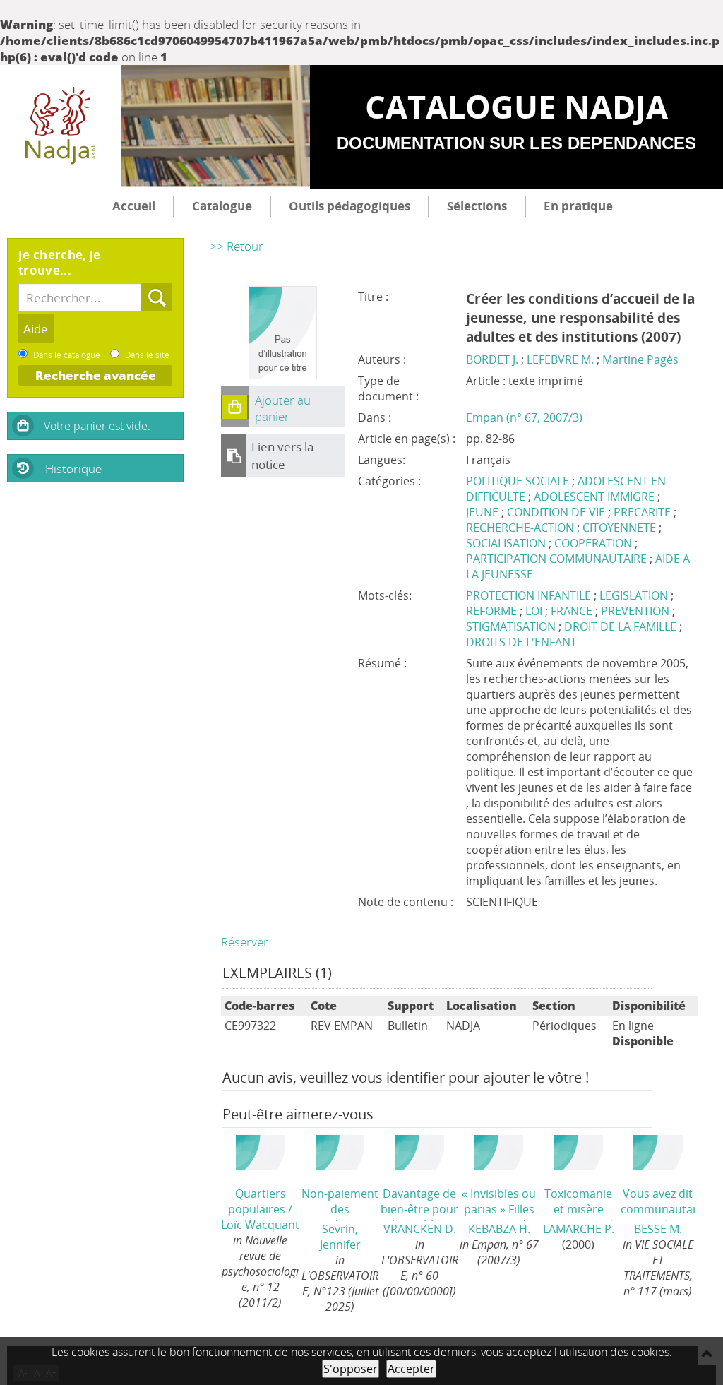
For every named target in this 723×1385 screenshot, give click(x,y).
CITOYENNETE (619, 527)
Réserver (244, 942)
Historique (73, 468)
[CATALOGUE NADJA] (60, 127)
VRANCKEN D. (419, 1229)
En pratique (578, 206)
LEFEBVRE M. (560, 359)
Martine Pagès (640, 359)
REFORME (493, 611)
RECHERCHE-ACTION (520, 527)
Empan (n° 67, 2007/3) (524, 417)
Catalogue (222, 206)
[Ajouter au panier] (235, 407)
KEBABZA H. (499, 1229)
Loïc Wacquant (260, 1224)
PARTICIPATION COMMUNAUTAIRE (556, 558)
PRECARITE (642, 512)
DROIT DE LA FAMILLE (621, 626)
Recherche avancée (95, 375)
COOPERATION (593, 543)
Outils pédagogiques (349, 206)
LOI (535, 611)
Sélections (477, 206)
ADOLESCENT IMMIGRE (594, 496)
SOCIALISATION (506, 543)
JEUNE (482, 512)
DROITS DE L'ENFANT (521, 642)
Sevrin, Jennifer (340, 1236)
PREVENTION (636, 611)
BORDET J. (492, 359)
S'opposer (350, 1369)
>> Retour (236, 246)
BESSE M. (658, 1229)
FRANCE (573, 611)
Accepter (411, 1369)
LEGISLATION (635, 595)
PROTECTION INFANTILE (530, 595)
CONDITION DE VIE (556, 512)
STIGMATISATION (512, 626)
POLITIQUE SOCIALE (517, 481)
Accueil (133, 206)
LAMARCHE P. (578, 1229)
